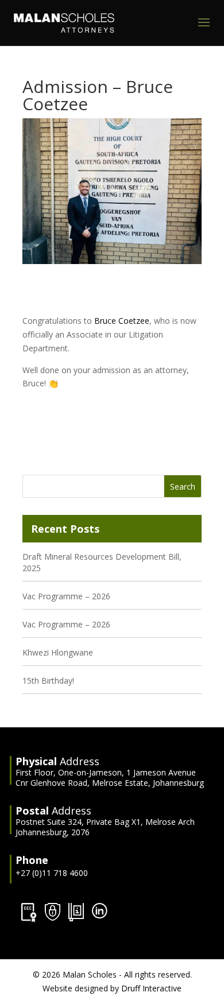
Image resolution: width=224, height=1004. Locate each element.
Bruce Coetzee (121, 320)
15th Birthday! (48, 680)
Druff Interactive (151, 988)
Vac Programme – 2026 (66, 596)
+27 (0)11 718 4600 (52, 872)
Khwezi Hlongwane (57, 652)
